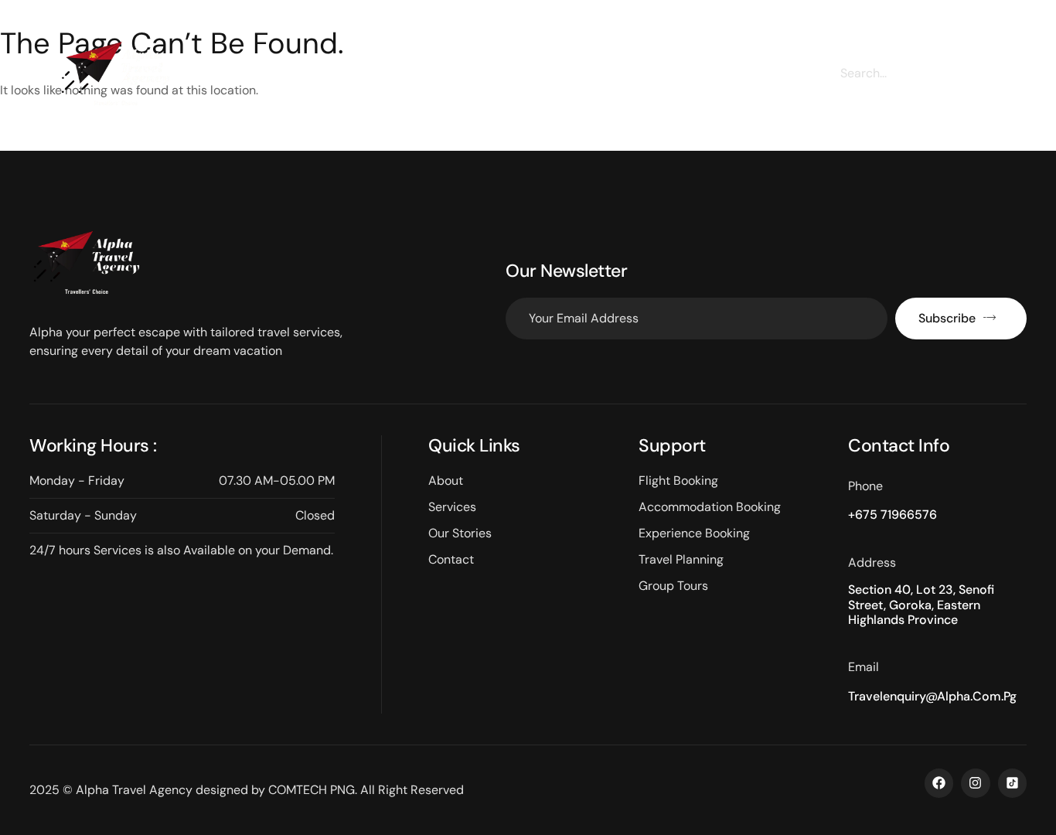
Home (271, 79)
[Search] (983, 73)
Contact (725, 79)
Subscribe (947, 318)
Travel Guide (627, 79)
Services (425, 79)
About (345, 79)
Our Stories (521, 79)
